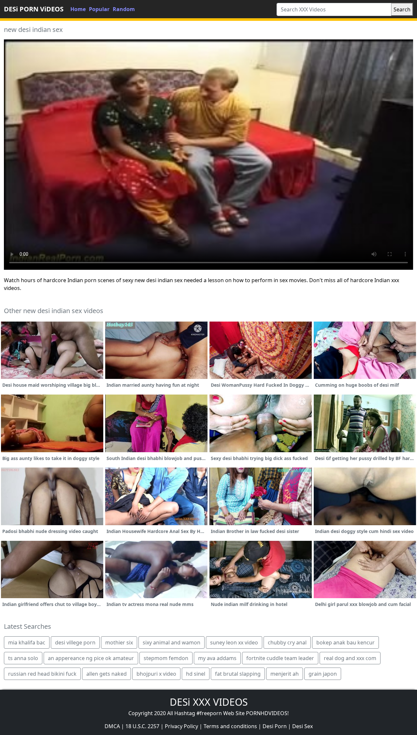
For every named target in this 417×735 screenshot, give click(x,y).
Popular (99, 9)
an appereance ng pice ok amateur (91, 658)
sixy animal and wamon (171, 642)
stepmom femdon (166, 658)
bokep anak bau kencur (345, 642)
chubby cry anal (287, 642)
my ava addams (217, 658)
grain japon (323, 673)
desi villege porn (75, 642)
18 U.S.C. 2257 (142, 726)
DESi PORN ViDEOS (34, 9)
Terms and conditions (230, 726)
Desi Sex (302, 726)
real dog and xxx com (350, 658)
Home (78, 9)
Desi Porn (275, 726)
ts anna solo (23, 658)
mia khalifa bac (26, 642)
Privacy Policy (181, 726)
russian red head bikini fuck (42, 673)
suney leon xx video (234, 642)
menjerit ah (284, 673)
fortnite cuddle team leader (280, 658)
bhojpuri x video (156, 673)
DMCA (112, 726)
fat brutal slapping (238, 673)
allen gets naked (106, 673)
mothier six (119, 642)
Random (124, 9)
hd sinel (195, 673)
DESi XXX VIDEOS (209, 702)
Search (402, 9)
